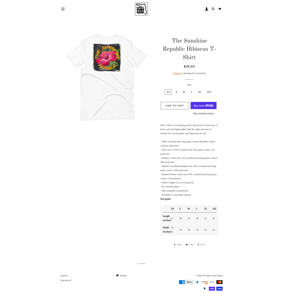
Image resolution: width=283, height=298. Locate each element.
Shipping (177, 73)
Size (189, 84)
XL (199, 91)
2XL (209, 91)
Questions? (66, 280)
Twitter (123, 275)
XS (168, 91)
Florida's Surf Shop (213, 275)
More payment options (203, 113)
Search (63, 275)
